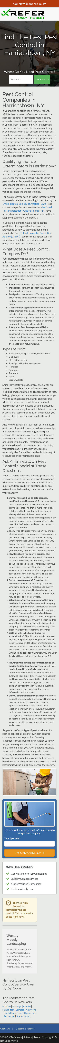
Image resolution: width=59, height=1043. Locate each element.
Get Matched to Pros (28, 853)
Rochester (9, 1016)
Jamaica (20, 1009)
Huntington (8, 1009)
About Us (5, 1028)
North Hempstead (13, 1013)
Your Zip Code (12, 838)
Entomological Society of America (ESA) (24, 203)
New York (31, 1009)
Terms (37, 1037)
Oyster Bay (30, 1013)
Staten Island (23, 1016)
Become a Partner (25, 1028)
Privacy (27, 1037)
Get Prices (41, 79)
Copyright (47, 1037)
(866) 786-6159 (36, 3)
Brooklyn (16, 1006)
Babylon (6, 1006)
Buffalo (27, 1006)
